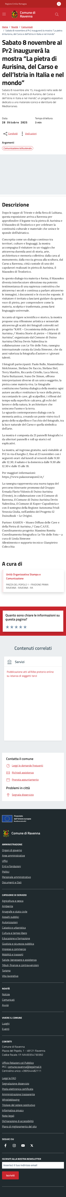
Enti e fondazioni (11, 866)
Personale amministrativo (16, 877)
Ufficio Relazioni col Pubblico (18, 1063)
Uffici (5, 861)
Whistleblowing (10, 1100)
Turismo (6, 970)
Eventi (5, 1029)
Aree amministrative (13, 855)
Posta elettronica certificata (17, 1089)
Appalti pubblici (10, 917)
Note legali (8, 1116)
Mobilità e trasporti (12, 954)
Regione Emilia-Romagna (16, 3)
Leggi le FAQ (9, 1078)
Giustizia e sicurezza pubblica (18, 944)
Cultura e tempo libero (14, 933)
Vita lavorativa (10, 976)
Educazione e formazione (16, 938)
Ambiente (7, 906)
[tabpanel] (33, 701)
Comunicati (8, 1000)
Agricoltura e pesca (12, 901)
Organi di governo (12, 850)
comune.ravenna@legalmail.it (24, 1067)
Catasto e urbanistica (14, 928)
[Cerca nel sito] (57, 14)
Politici (5, 872)
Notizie (6, 994)
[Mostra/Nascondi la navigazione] (4, 14)
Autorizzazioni (10, 922)
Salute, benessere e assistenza (19, 960)
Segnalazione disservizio (15, 1083)
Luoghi (5, 1023)
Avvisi (5, 1005)
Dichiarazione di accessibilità (18, 1121)
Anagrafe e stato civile (14, 911)
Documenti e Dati (11, 882)
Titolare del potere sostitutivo (18, 1105)
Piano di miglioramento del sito (19, 1126)
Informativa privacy (13, 1110)
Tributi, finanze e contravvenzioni (20, 965)
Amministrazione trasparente (18, 1094)
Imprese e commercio (14, 949)
